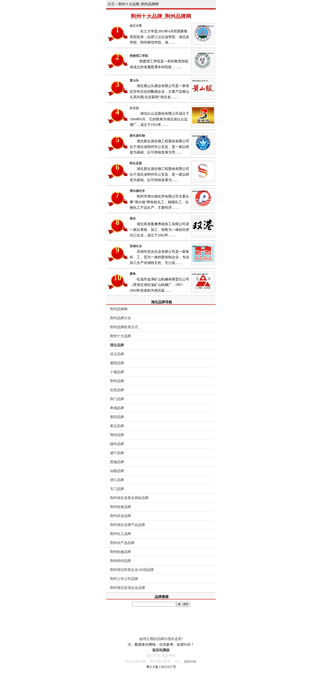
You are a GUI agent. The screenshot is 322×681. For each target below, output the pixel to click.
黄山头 (134, 80)
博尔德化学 (137, 191)
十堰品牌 (117, 372)
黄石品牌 (117, 426)
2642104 (190, 661)
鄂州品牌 (117, 435)
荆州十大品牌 (120, 336)
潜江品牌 (117, 480)
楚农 (133, 218)
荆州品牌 (117, 381)
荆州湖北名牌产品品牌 (127, 525)
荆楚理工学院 (139, 55)
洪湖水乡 (136, 246)
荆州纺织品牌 (120, 561)
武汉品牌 (117, 354)
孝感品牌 (117, 408)
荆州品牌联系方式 (124, 327)
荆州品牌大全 (120, 318)
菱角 (133, 273)
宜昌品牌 (117, 390)
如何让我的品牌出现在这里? (161, 639)
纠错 (187, 644)
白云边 (134, 108)
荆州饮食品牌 (120, 507)
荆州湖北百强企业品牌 (127, 588)
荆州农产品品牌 (122, 543)
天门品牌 (117, 489)
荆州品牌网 (118, 309)
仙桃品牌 (117, 471)
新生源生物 (137, 135)
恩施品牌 (117, 462)
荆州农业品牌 (120, 516)
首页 (111, 4)
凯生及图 (136, 163)
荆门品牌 (117, 399)
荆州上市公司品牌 (124, 579)
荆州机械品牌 (120, 552)
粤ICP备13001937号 (161, 667)
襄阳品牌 (117, 363)
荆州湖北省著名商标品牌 (129, 498)
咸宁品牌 (117, 453)
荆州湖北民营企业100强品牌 (132, 570)
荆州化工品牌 (120, 534)
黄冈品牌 (117, 417)
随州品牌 (117, 444)
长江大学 (136, 25)
